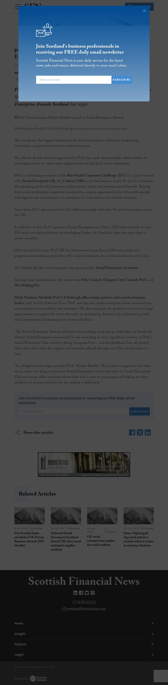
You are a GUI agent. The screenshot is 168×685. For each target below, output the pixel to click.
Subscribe (122, 79)
